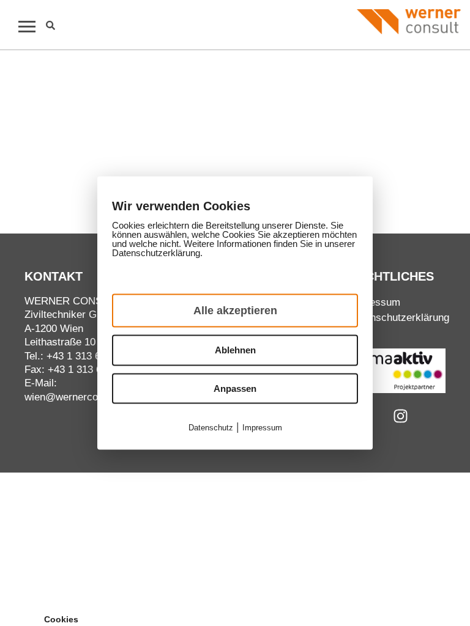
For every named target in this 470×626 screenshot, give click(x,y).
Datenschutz (210, 427)
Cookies (61, 619)
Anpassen (235, 388)
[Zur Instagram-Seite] (400, 416)
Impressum (374, 302)
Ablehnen (235, 350)
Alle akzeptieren (235, 310)
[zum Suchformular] (50, 25)
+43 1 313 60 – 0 (85, 356)
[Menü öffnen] (21, 26)
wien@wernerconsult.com (83, 397)
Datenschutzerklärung (399, 317)
